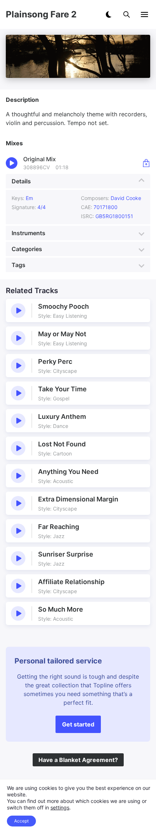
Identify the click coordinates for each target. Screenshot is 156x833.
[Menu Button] (144, 14)
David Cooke (126, 198)
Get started (78, 724)
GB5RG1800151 (114, 216)
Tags (18, 264)
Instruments (28, 233)
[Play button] (18, 310)
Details (21, 181)
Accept (21, 821)
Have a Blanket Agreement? (78, 759)
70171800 (106, 207)
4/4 (41, 207)
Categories (27, 249)
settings (59, 807)
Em (29, 198)
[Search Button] (126, 14)
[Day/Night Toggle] (108, 14)
